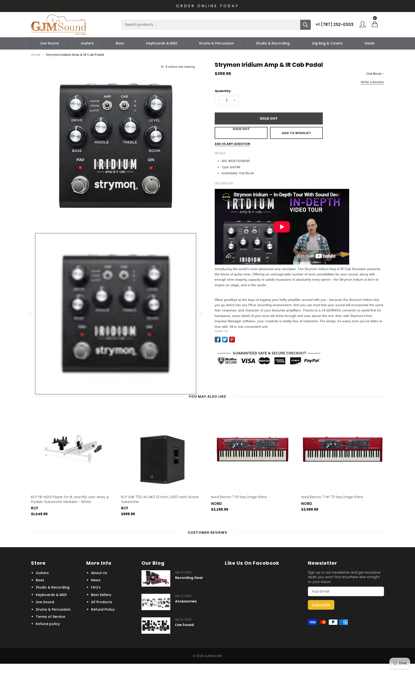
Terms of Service (50, 616)
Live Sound (49, 43)
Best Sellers (101, 594)
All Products (101, 602)
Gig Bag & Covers (327, 43)
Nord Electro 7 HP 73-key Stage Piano (332, 497)
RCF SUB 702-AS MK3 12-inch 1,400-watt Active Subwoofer (160, 499)
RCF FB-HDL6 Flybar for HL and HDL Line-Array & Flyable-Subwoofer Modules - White (70, 499)
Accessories (186, 601)
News (95, 580)
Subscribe (321, 604)
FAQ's (96, 587)
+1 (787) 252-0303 (335, 24)
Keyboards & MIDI (161, 43)
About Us (99, 572)
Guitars (87, 43)
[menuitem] (49, 43)
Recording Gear (189, 578)
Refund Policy (103, 609)
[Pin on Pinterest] (232, 339)
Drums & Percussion (216, 43)
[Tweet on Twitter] (225, 339)
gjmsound (213, 656)
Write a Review (372, 82)
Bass (120, 43)
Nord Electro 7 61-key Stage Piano (239, 497)
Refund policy (48, 623)
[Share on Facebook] (217, 339)
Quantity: (223, 91)
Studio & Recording (273, 43)
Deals (370, 43)
